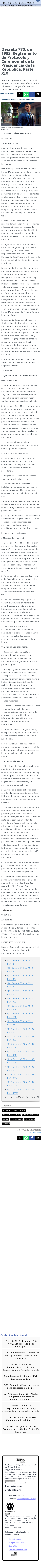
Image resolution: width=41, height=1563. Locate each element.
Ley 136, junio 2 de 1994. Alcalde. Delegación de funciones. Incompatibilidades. (21, 1396)
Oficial (31, 3)
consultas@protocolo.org (26, 1499)
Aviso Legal (10, 1525)
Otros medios (29, 1119)
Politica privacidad (13, 1527)
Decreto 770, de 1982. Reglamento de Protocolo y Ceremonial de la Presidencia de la (20, 1367)
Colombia (6, 1124)
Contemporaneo (16, 1119)
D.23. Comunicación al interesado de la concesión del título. (22, 1386)
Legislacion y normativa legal (14, 1110)
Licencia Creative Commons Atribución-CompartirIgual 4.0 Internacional (20, 1520)
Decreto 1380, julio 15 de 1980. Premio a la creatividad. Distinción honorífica (21, 1429)
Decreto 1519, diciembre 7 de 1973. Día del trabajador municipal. (21, 1344)
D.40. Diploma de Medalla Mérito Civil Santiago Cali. (21, 1377)
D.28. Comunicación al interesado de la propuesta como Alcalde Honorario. (22, 1355)
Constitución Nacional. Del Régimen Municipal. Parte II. (21, 1419)
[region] (21, 1164)
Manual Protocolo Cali (12, 1115)
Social (6, 3)
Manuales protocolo (30, 1115)
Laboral (23, 3)
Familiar (15, 3)
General (6, 1119)
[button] (20, 94)
